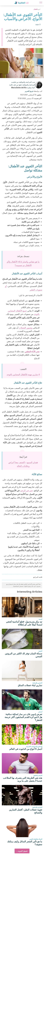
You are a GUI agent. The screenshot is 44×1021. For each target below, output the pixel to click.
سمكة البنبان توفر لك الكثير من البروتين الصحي (23, 655)
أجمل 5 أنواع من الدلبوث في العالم (25, 749)
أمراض (40, 712)
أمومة (38, 9)
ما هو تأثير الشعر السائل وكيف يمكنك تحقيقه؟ (24, 843)
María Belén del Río (19, 87)
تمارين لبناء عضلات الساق (30, 685)
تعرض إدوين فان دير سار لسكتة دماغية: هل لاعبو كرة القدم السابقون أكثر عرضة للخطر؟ (23, 717)
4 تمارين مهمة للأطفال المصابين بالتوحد (23, 374)
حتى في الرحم (27, 490)
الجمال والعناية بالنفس (35, 839)
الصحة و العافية (38, 775)
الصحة (40, 619)
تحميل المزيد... (22, 851)
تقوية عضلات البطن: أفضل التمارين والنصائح (25, 811)
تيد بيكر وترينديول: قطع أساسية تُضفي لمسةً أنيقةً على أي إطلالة (24, 623)
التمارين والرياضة (37, 683)
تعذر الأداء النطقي (32, 351)
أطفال (35, 9)
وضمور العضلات (25, 328)
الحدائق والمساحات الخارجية (34, 746)
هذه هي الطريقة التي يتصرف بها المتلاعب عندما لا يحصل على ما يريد (22, 779)
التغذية (40, 651)
